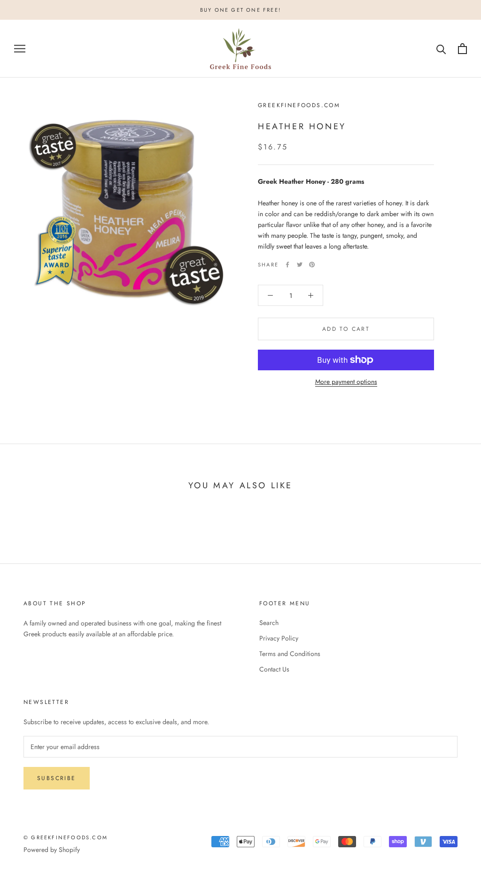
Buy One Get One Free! (240, 10)
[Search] (441, 49)
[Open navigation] (19, 49)
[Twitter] (300, 264)
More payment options (346, 381)
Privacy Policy (278, 638)
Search (269, 622)
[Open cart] (462, 48)
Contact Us (274, 669)
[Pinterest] (312, 264)
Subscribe (56, 778)
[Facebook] (287, 264)
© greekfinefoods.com (65, 837)
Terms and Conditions (289, 653)
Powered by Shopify (51, 849)
